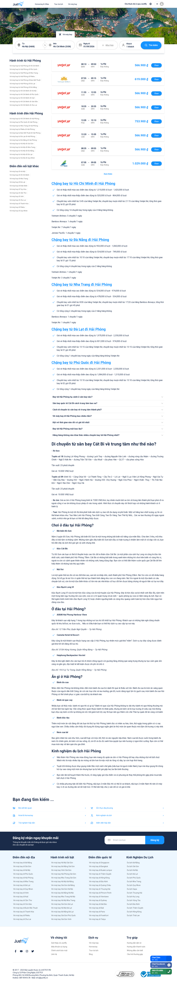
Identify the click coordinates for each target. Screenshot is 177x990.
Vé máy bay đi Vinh (17, 196)
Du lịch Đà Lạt (132, 874)
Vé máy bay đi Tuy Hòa (18, 189)
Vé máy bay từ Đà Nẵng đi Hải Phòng (23, 140)
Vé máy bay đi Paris (97, 912)
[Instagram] (27, 951)
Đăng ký (155, 840)
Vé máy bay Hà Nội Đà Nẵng (62, 881)
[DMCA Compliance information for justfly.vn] (125, 974)
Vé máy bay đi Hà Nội (17, 171)
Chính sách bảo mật (59, 950)
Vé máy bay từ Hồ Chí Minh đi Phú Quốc (24, 94)
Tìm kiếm (153, 45)
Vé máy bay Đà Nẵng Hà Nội (62, 893)
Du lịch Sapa (132, 889)
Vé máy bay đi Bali (96, 908)
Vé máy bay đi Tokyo (97, 919)
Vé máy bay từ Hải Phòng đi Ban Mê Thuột (25, 80)
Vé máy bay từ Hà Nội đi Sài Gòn (21, 144)
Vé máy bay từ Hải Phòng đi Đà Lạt (22, 84)
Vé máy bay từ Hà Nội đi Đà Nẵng (22, 151)
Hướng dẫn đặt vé (134, 943)
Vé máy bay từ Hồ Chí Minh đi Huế (22, 98)
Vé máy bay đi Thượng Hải (99, 889)
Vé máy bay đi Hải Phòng (23, 878)
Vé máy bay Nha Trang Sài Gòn (63, 878)
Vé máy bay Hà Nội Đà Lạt (61, 908)
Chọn (156, 65)
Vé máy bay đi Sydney (98, 900)
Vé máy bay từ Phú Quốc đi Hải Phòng (23, 122)
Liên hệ (54, 954)
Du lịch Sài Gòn (133, 866)
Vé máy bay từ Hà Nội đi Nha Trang (22, 147)
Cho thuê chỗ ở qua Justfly (136, 4)
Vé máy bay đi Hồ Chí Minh (19, 175)
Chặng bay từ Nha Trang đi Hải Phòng (82, 284)
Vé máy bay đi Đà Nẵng (22, 863)
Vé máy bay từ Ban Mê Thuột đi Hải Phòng (25, 133)
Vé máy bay (72, 4)
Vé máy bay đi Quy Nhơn (18, 211)
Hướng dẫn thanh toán (136, 947)
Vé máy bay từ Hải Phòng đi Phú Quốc (23, 69)
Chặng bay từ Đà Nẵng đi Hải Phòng (80, 240)
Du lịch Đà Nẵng (133, 863)
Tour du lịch (58, 4)
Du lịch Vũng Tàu (133, 900)
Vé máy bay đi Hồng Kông (99, 878)
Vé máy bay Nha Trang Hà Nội (63, 897)
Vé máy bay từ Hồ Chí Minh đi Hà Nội (23, 91)
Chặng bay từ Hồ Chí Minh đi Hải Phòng (83, 184)
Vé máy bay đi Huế (20, 897)
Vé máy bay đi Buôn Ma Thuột (25, 908)
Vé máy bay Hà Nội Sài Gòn (62, 863)
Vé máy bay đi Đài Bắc (98, 904)
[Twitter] (33, 951)
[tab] (25, 34)
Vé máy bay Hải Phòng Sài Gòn (63, 874)
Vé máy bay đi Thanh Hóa (19, 204)
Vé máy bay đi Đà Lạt (17, 182)
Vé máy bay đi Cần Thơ (18, 193)
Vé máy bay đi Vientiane (99, 897)
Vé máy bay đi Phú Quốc (23, 874)
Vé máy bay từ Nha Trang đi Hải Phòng (24, 126)
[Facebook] (15, 951)
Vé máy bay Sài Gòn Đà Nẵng (63, 885)
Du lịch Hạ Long (133, 897)
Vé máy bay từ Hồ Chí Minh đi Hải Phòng (24, 119)
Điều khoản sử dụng (59, 947)
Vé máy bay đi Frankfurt (98, 915)
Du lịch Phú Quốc (134, 878)
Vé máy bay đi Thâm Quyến (100, 874)
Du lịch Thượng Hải (134, 893)
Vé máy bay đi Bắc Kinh (98, 881)
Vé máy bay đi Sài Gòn (22, 866)
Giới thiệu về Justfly (59, 943)
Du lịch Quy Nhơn (134, 885)
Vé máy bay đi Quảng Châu (100, 885)
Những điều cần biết (135, 950)
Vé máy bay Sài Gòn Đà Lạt (62, 904)
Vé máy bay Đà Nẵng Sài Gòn (63, 866)
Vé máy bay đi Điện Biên (18, 186)
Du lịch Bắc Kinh (133, 904)
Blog (91, 954)
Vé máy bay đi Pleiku (17, 207)
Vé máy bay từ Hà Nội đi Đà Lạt (21, 154)
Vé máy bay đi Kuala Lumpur (100, 870)
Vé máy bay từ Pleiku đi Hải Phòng (22, 129)
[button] (108, 397)
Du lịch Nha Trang (134, 881)
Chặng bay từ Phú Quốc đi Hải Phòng (81, 363)
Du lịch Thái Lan (133, 915)
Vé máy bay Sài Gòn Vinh (61, 919)
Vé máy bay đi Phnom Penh (100, 893)
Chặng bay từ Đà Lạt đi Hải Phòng (79, 329)
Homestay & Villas (42, 4)
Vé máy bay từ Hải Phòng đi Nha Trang (24, 73)
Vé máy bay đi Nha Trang (19, 179)
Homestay (93, 947)
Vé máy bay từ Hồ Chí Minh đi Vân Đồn (24, 102)
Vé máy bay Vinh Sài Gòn (61, 870)
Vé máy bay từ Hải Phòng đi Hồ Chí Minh (24, 66)
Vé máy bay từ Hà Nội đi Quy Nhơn (22, 158)
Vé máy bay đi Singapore (99, 863)
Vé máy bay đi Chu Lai (18, 200)
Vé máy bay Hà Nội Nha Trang (63, 900)
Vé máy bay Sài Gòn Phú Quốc (63, 915)
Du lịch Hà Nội (132, 870)
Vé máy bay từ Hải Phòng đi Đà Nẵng (23, 87)
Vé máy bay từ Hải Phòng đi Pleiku (22, 76)
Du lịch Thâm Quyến (135, 908)
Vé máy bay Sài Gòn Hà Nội (62, 889)
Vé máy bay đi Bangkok (98, 866)
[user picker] (159, 4)
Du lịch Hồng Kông (134, 912)
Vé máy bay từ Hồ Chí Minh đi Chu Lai (23, 105)
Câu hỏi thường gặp (135, 954)
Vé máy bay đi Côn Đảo (22, 904)
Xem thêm (108, 174)
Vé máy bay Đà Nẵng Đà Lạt (62, 912)
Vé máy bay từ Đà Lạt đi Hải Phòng (22, 136)
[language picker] (150, 4)
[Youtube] (21, 951)
